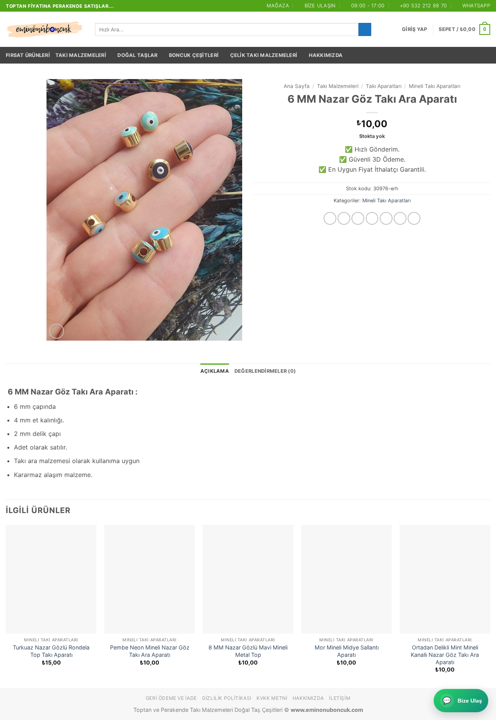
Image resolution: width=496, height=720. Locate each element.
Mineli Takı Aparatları (434, 86)
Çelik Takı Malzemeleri (264, 55)
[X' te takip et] (372, 218)
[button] (414, 29)
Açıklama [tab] (214, 371)
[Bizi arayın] (400, 218)
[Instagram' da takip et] (344, 218)
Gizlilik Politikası (226, 698)
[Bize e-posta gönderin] (386, 218)
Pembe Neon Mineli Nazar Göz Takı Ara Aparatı (149, 651)
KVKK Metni (272, 698)
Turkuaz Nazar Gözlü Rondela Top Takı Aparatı (51, 651)
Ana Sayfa (297, 86)
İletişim (339, 698)
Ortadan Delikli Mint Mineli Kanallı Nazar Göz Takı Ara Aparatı (445, 654)
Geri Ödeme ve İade (171, 698)
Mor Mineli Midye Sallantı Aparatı (347, 651)
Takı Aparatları (383, 86)
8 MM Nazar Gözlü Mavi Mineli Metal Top (248, 651)
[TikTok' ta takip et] (357, 218)
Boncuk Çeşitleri (194, 55)
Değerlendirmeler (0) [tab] (265, 371)
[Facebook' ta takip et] (330, 218)
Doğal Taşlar (137, 55)
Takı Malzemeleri (80, 55)
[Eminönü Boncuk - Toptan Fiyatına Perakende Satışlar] (44, 29)
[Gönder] (364, 29)
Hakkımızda (326, 55)
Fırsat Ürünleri (28, 55)
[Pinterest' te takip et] (414, 218)
